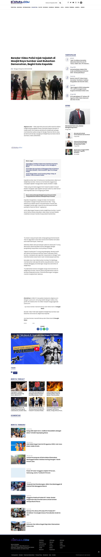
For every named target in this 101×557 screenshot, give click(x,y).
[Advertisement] (50, 22)
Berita (51, 547)
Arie (12, 69)
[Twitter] (71, 2)
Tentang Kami (14, 555)
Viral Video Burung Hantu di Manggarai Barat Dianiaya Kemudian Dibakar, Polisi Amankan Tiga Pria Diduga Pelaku (42, 170)
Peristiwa (13, 7)
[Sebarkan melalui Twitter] (41, 329)
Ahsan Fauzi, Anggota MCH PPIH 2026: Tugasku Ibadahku (81, 151)
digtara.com (81, 555)
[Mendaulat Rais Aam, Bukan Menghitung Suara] (77, 121)
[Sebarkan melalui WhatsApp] (44, 329)
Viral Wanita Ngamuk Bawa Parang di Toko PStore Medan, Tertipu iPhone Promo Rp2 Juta (55, 409)
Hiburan (57, 7)
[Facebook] (68, 2)
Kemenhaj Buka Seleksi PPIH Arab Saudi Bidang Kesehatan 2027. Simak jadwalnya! (79, 71)
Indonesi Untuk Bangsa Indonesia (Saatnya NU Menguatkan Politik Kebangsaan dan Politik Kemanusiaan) (80, 144)
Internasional (27, 7)
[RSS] (78, 2)
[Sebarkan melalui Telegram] (47, 329)
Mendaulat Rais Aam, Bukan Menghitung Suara (74, 126)
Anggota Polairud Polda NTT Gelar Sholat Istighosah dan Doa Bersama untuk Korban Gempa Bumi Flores (41, 499)
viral (15, 373)
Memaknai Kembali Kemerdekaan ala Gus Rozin (82, 134)
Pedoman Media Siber (29, 555)
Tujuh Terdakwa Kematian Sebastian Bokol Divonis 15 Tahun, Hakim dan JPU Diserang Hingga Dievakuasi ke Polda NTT (80, 62)
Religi (61, 544)
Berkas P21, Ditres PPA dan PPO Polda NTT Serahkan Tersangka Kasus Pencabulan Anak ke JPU (43, 513)
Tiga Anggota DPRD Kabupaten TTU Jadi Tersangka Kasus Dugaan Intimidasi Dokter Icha (79, 89)
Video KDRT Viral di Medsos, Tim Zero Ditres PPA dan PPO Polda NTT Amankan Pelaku (36, 409)
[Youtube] (73, 2)
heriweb (88, 555)
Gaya (62, 7)
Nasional (19, 7)
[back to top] (98, 551)
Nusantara (34, 7)
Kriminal (72, 7)
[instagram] (76, 2)
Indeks (82, 7)
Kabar (61, 542)
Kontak (54, 555)
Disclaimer (45, 555)
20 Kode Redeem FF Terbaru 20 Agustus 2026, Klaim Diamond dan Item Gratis (79, 98)
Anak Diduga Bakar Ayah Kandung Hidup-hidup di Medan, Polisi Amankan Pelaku (41, 174)
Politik (40, 7)
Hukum (67, 7)
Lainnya (77, 7)
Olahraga (51, 7)
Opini (61, 547)
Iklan (50, 555)
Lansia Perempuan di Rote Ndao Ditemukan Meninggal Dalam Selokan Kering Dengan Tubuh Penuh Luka (43, 459)
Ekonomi (45, 7)
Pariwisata (62, 546)
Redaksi (21, 555)
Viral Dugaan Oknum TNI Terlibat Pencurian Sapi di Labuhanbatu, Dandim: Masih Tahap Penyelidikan (19, 409)
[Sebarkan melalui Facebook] (38, 329)
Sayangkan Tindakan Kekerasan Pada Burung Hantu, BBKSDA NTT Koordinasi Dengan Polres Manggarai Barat (42, 165)
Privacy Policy (38, 555)
